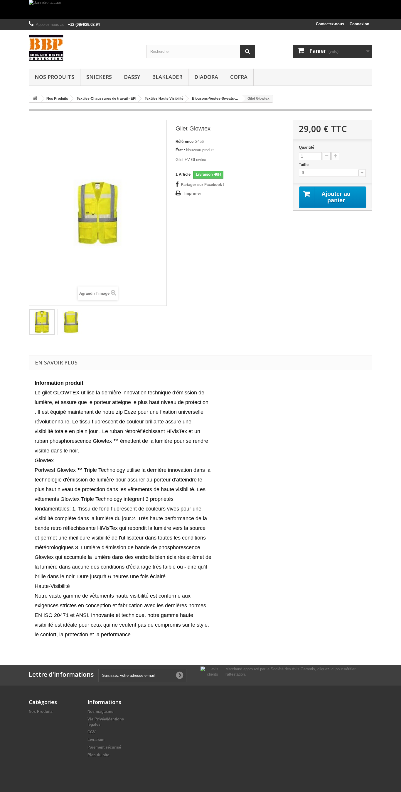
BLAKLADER (167, 76)
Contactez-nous (330, 24)
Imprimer (192, 193)
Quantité (306, 147)
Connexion (359, 24)
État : (180, 150)
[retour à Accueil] (35, 98)
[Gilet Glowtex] (42, 322)
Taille (304, 164)
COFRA (238, 76)
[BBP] (83, 48)
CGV (91, 732)
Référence (184, 141)
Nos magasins (100, 711)
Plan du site (98, 755)
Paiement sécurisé (104, 747)
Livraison (96, 739)
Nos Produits (54, 76)
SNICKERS (99, 76)
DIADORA (206, 76)
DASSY (132, 76)
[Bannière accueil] (200, 9)
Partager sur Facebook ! (202, 184)
